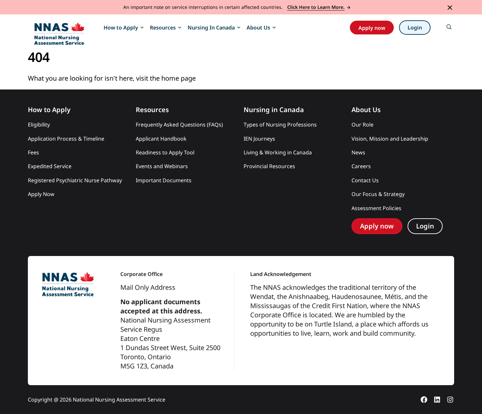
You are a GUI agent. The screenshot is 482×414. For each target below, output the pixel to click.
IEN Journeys (259, 138)
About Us (258, 27)
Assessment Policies (376, 208)
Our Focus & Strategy (378, 194)
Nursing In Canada (211, 27)
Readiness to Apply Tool (165, 152)
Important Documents (163, 180)
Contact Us (365, 180)
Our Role (362, 124)
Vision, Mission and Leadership (389, 138)
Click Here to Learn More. (316, 7)
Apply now (371, 27)
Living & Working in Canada (278, 152)
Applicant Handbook (161, 138)
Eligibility (39, 124)
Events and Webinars (162, 166)
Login (415, 27)
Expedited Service (49, 166)
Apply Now (41, 194)
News (358, 152)
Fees (33, 152)
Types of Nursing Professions (280, 124)
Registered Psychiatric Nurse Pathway (75, 180)
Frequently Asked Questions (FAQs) (179, 124)
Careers (361, 166)
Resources (163, 27)
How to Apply (121, 27)
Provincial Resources (269, 166)
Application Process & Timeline (66, 138)
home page (178, 78)
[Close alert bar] (450, 7)
